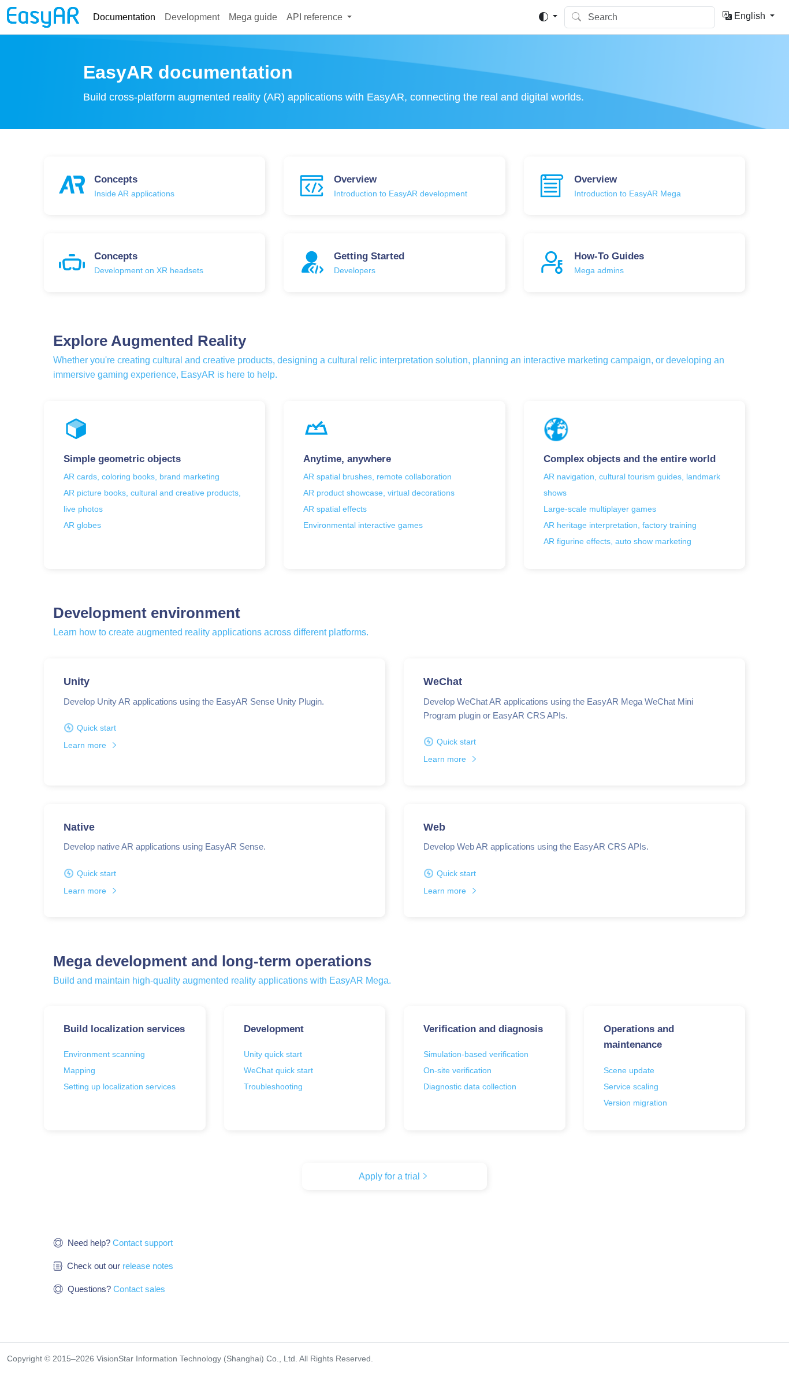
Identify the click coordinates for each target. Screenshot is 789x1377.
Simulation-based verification (476, 1054)
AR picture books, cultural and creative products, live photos (152, 500)
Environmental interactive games (363, 525)
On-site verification (457, 1070)
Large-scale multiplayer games (600, 508)
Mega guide (253, 17)
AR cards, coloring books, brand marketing (141, 476)
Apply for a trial (389, 1176)
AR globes (82, 525)
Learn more (85, 745)
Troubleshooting (273, 1086)
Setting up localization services (120, 1086)
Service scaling (631, 1086)
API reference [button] (314, 17)
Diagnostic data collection (469, 1086)
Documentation (124, 17)
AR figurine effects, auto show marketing (617, 541)
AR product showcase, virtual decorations (379, 492)
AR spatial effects (335, 508)
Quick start (96, 727)
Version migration (635, 1102)
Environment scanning (104, 1054)
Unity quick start (273, 1054)
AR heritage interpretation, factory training (620, 525)
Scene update (629, 1070)
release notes (147, 1266)
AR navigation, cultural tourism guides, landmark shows (632, 484)
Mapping (79, 1070)
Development (192, 17)
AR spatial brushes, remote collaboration (377, 476)
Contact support (143, 1243)
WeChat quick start (278, 1070)
